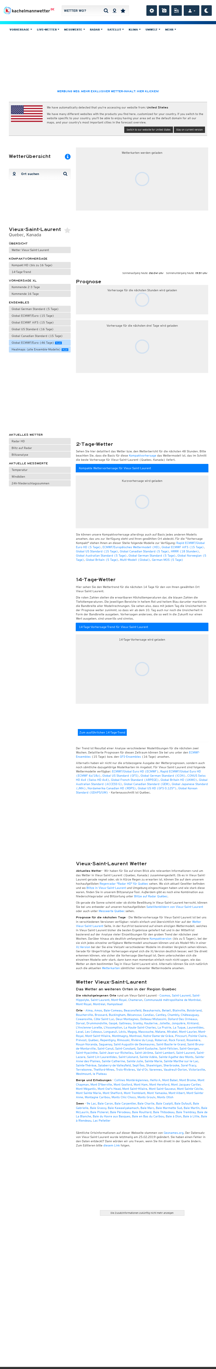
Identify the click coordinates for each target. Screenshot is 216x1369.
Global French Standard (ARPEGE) (135, 779)
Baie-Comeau (113, 1010)
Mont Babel (170, 1080)
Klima (134, 29)
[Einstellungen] (151, 10)
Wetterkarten (111, 968)
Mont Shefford (112, 1093)
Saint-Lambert (164, 1052)
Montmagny (120, 1036)
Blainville (179, 1010)
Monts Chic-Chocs (124, 1097)
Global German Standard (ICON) (163, 775)
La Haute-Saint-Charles (140, 1027)
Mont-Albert (177, 1093)
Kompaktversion (160, 938)
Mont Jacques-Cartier (185, 1084)
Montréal (99, 1004)
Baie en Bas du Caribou (148, 1116)
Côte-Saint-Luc (104, 1019)
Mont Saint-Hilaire (134, 1088)
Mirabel (172, 1031)
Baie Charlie (146, 1103)
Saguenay (105, 1044)
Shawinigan (154, 1065)
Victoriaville (197, 1069)
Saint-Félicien (168, 1048)
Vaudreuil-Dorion (175, 1069)
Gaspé (113, 1023)
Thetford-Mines (103, 1069)
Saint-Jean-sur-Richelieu (116, 1052)
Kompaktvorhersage (28, 258)
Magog (132, 1031)
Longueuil (110, 1031)
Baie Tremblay (186, 1112)
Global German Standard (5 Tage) (35, 309)
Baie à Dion (173, 1116)
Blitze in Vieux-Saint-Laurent (106, 888)
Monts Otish (165, 1097)
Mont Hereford (159, 1084)
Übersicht (18, 243)
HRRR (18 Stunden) (185, 551)
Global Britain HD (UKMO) (179, 779)
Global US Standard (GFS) (120, 775)
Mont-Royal (119, 1000)
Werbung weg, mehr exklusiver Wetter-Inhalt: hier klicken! (108, 91)
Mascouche (146, 1031)
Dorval (80, 1023)
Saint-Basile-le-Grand (171, 1044)
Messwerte (73, 29)
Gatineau (125, 1023)
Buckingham (117, 1014)
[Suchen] (106, 10)
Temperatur (20, 469)
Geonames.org (174, 1132)
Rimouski (123, 1040)
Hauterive (151, 1023)
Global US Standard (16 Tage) (33, 329)
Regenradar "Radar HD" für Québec (124, 883)
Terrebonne (84, 1069)
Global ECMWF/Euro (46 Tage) (36, 342)
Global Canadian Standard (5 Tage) (144, 551)
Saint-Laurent (181, 995)
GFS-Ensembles (130, 756)
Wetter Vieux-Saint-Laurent (30, 250)
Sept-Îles (138, 1065)
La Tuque (179, 1027)
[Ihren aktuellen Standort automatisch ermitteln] (114, 10)
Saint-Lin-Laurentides (102, 1057)
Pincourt (181, 1036)
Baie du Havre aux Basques (111, 1116)
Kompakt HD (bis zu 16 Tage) (32, 265)
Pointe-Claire (197, 1036)
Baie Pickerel (99, 1112)
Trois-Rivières (125, 1069)
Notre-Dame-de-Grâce (158, 1036)
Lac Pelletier (102, 1120)
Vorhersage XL (23, 280)
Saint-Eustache (147, 1048)
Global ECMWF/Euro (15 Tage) (33, 315)
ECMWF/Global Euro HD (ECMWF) (135, 771)
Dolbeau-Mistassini (153, 1019)
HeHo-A (155, 1080)
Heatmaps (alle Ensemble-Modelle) (39, 349)
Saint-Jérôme (144, 1052)
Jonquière (178, 1023)
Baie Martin (192, 1108)
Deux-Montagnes (127, 1019)
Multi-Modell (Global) (135, 559)
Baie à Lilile (191, 1116)
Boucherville (84, 1014)
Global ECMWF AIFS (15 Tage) (33, 322)
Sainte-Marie (153, 1061)
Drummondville (96, 1023)
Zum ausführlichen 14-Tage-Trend (102, 732)
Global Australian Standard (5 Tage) (101, 555)
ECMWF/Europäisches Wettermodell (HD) (131, 547)
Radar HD (18, 441)
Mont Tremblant (134, 1093)
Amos (98, 1010)
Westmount (83, 1073)
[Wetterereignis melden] (176, 10)
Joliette (164, 1023)
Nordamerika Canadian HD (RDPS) (112, 788)
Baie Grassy (98, 1108)
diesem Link (111, 1145)
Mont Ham (141, 1084)
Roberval (161, 1040)
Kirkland (192, 1023)
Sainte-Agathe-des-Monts (176, 1057)
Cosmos (164, 995)
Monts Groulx (146, 1097)
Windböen (18, 476)
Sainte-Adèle (148, 1057)
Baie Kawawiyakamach (123, 1108)
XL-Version (83, 947)
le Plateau (100, 1073)
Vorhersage (19, 29)
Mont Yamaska (157, 1093)
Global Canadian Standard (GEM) (147, 784)
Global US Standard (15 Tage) (97, 551)
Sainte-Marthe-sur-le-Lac (181, 1061)
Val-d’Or (142, 1069)
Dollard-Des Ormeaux (182, 1019)
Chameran (135, 1000)
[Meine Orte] (123, 10)
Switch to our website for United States (149, 129)
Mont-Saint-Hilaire (97, 1036)
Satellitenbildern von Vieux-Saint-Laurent (174, 906)
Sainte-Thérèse (86, 1065)
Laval (79, 1031)
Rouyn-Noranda (86, 1044)
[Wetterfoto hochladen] (164, 10)
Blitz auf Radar (22, 448)
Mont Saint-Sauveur (162, 1088)
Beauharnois (151, 1010)
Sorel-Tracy (188, 1065)
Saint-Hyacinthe (87, 1052)
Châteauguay (189, 1014)
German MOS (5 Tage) (167, 559)
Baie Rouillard (141, 1112)
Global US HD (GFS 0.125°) (157, 788)
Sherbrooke (171, 1065)
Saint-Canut (105, 1048)
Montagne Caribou (97, 1097)
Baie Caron (105, 1103)
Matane (160, 1031)
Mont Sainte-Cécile (190, 1088)
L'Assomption (113, 1027)
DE (53, 9)
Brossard (101, 1014)
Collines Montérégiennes (131, 1080)
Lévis (122, 1031)
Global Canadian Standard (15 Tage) (37, 336)
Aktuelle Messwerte (28, 463)
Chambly (173, 1014)
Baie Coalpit (164, 1103)
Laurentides (195, 1027)
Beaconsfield (132, 1010)
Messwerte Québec (112, 911)
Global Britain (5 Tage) (102, 559)
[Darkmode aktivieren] (206, 10)
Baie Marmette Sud (169, 1108)
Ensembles (19, 302)
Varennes (155, 1069)
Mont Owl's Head (109, 1088)
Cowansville (84, 1019)
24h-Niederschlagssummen (30, 483)
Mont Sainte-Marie (88, 1093)
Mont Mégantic (86, 1088)
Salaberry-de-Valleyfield (114, 1065)
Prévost (81, 1040)
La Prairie (164, 1027)
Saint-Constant (125, 1048)
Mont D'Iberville (101, 1084)
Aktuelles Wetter (26, 434)
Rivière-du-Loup (142, 1040)
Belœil (166, 1010)
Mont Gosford (123, 1084)
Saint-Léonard (128, 1057)
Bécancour (134, 1014)
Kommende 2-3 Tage (26, 287)
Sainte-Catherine (113, 1061)
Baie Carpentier (125, 1103)
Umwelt (152, 29)
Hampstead (115, 1004)
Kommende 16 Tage (25, 293)
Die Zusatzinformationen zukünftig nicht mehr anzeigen (142, 1212)
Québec (93, 1040)
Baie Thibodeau (163, 1112)
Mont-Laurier (188, 1031)
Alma (89, 1010)
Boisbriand (194, 1010)
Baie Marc (147, 1108)
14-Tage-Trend (21, 272)
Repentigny (107, 1040)
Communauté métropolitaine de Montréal (172, 1000)
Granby (137, 1023)
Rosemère (193, 1040)
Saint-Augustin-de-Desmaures (134, 1044)
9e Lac (91, 1103)
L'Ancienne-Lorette (89, 1027)
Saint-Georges (189, 1048)
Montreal (135, 1036)
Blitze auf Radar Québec (150, 896)
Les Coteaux (93, 1031)
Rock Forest (177, 1040)
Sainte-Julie (135, 1061)
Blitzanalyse (20, 454)
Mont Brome (187, 1080)
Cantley (161, 1014)
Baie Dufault (182, 1103)
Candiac (148, 1014)
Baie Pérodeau (120, 1112)
